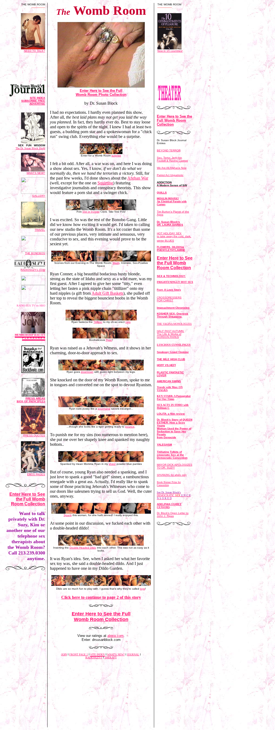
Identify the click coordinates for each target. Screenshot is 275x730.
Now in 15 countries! (170, 50)
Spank (68, 515)
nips (128, 321)
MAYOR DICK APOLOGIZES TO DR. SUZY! (174, 466)
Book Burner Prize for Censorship (169, 484)
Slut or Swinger (91, 211)
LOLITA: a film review (171, 413)
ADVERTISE (37, 103)
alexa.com (115, 636)
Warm (116, 262)
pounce (130, 426)
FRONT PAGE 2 (78, 654)
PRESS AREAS (31, 400)
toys (142, 588)
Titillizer (97, 321)
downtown (87, 371)
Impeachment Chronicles (173, 307)
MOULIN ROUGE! (172, 201)
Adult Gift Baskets (107, 293)
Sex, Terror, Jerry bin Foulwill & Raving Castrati (172, 159)
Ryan (109, 339)
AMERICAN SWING (169, 381)
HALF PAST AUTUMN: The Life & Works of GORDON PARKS (170, 334)
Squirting (105, 183)
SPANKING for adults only (172, 474)
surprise (116, 155)
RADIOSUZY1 (93, 657)
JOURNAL (133, 654)
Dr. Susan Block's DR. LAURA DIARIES (170, 223)
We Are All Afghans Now (171, 167)
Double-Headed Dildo (83, 547)
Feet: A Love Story (169, 289)
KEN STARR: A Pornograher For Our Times (174, 397)
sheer (112, 463)
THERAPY (110, 657)
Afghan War (137, 178)
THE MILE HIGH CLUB (171, 359)
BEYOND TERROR (168, 150)
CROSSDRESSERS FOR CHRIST (169, 299)
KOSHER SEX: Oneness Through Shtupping (172, 315)
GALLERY (38, 195)
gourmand (104, 408)
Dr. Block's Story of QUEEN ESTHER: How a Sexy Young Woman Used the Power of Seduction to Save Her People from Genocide (174, 428)
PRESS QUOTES (34, 435)
